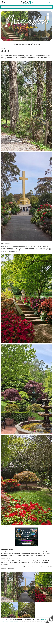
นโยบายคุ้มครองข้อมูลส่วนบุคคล (13, 621)
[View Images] (9, 587)
